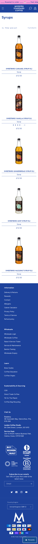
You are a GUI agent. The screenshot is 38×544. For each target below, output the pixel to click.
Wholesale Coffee (11, 338)
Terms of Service (10, 315)
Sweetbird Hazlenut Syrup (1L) (19, 270)
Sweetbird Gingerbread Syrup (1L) (19, 171)
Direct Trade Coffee (11, 394)
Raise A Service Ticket (12, 342)
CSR (5, 390)
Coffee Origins (9, 376)
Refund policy (9, 319)
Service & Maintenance (12, 345)
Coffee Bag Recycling (12, 402)
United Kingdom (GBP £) (18, 507)
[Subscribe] (31, 483)
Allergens (7, 304)
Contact (7, 300)
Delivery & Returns (11, 292)
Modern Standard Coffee (21, 536)
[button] (2, 8)
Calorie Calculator (10, 308)
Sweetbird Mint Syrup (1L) (19, 221)
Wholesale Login (10, 334)
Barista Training (9, 349)
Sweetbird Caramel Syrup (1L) (19, 69)
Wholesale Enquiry (10, 353)
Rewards (7, 296)
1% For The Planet (10, 398)
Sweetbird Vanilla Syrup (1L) (19, 118)
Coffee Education (10, 372)
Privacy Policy (9, 311)
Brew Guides (9, 368)
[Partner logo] (11, 450)
